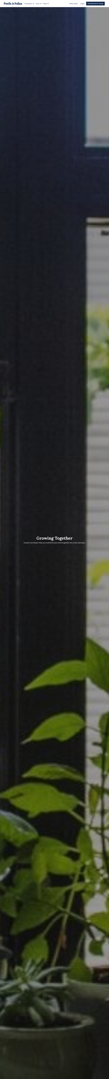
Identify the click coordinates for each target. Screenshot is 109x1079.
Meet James (74, 3)
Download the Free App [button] (95, 3)
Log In (82, 3)
